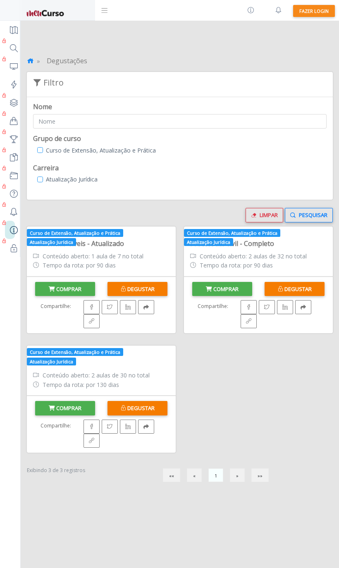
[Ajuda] (250, 10)
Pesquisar (312, 215)
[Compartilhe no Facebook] (92, 307)
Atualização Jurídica (72, 179)
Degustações (67, 60)
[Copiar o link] (92, 321)
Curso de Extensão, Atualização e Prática (101, 150)
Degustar (140, 289)
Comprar (68, 289)
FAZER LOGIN (314, 11)
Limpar (268, 215)
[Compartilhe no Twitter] (110, 307)
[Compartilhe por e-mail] (146, 307)
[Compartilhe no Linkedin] (128, 307)
